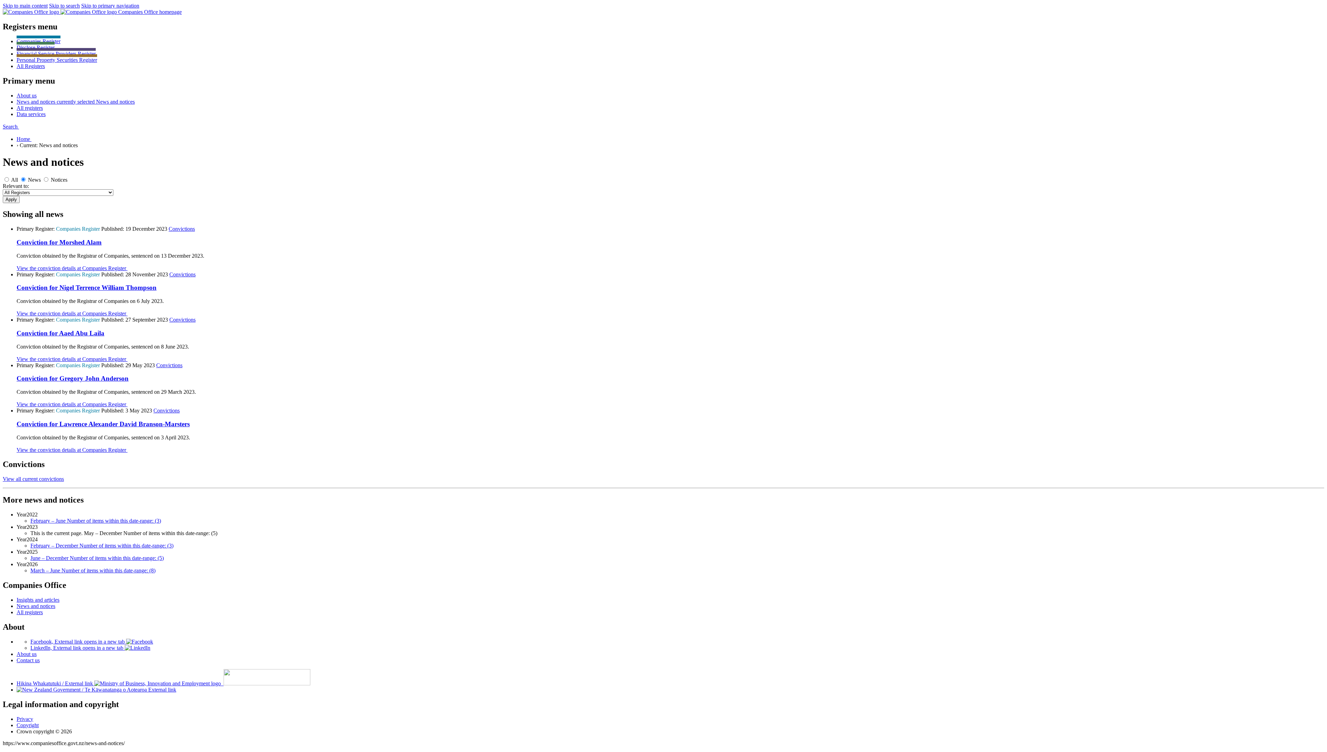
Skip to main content (25, 6)
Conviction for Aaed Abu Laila (60, 333)
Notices (59, 180)
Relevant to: (16, 186)
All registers (30, 612)
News (34, 180)
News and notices (36, 606)
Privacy (25, 719)
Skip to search (64, 6)
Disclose (36, 47)
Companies (38, 41)
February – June (95, 521)
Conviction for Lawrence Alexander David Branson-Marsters (103, 424)
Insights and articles (38, 600)
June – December (97, 558)
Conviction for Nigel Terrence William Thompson (87, 287)
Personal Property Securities (57, 60)
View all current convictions (33, 479)
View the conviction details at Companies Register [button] (72, 268)
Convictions (182, 229)
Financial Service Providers (56, 54)
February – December (101, 546)
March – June (93, 570)
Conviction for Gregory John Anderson (73, 378)
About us (27, 654)
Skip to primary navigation (110, 6)
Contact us (28, 660)
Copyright (28, 725)
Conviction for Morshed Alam (59, 242)
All (31, 66)
